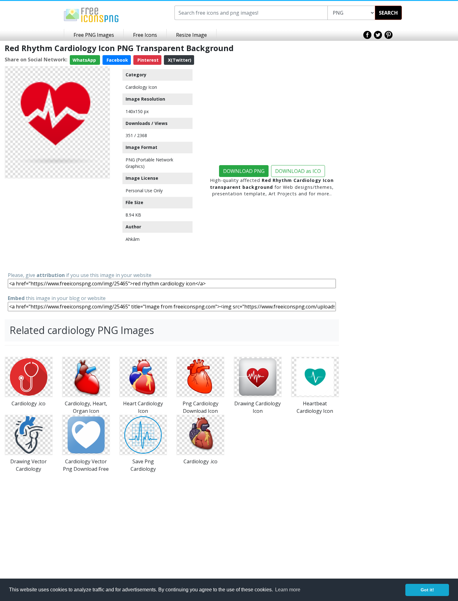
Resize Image (191, 34)
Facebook (116, 60)
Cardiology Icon (141, 87)
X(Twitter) (179, 60)
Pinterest (147, 60)
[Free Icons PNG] (91, 14)
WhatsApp (85, 60)
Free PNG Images (94, 34)
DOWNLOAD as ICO (298, 171)
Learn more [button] (287, 589)
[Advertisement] (57, 224)
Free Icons (145, 34)
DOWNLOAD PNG (244, 171)
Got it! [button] (427, 589)
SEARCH (388, 12)
